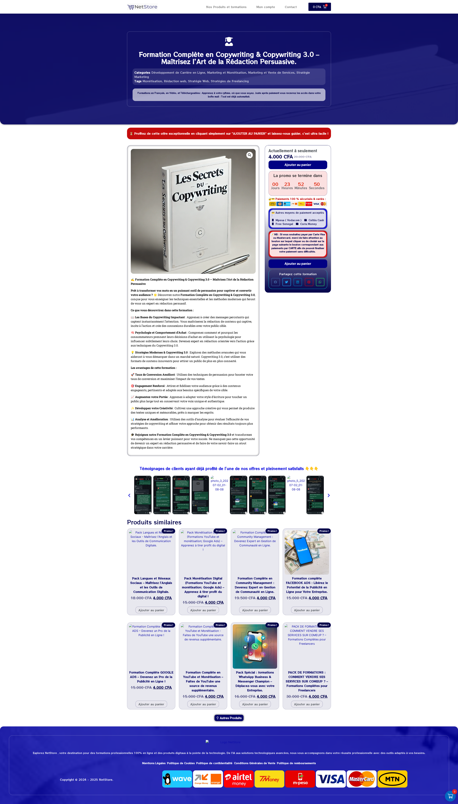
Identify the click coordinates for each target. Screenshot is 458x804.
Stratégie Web (198, 81)
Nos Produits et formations (226, 7)
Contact (291, 7)
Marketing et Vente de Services (271, 72)
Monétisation (152, 81)
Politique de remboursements (296, 763)
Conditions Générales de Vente (254, 763)
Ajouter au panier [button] (151, 610)
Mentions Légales (153, 763)
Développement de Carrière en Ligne (178, 72)
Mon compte (265, 7)
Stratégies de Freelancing (230, 81)
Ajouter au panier (297, 165)
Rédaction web (175, 81)
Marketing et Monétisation (226, 72)
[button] (249, 155)
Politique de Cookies (181, 763)
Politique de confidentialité (214, 763)
